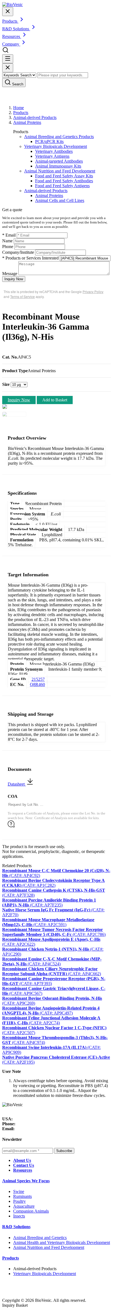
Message (9, 273)
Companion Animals (31, 1211)
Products (20, 112)
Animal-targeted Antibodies (59, 161)
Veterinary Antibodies (54, 151)
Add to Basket (54, 400)
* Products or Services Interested (30, 258)
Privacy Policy (93, 291)
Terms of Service (22, 296)
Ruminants (22, 1196)
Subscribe (64, 1151)
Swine (18, 1191)
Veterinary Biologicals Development (55, 146)
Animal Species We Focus (26, 1180)
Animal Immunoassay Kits (58, 166)
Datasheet (17, 784)
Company (11, 44)
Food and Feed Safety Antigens (62, 185)
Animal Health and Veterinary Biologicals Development (61, 1242)
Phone (7, 246)
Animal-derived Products (34, 117)
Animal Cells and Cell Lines (59, 200)
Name (7, 240)
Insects (19, 1216)
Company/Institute (18, 252)
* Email (9, 235)
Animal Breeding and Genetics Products (59, 136)
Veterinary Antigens (52, 156)
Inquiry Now (13, 279)
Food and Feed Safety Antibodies (64, 180)
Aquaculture (24, 1206)
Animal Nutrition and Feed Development (59, 171)
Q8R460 (37, 684)
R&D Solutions (16, 1226)
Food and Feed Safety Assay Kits (64, 176)
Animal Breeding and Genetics (40, 1237)
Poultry (19, 1201)
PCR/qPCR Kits (49, 141)
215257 (38, 679)
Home (18, 107)
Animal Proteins (27, 122)
